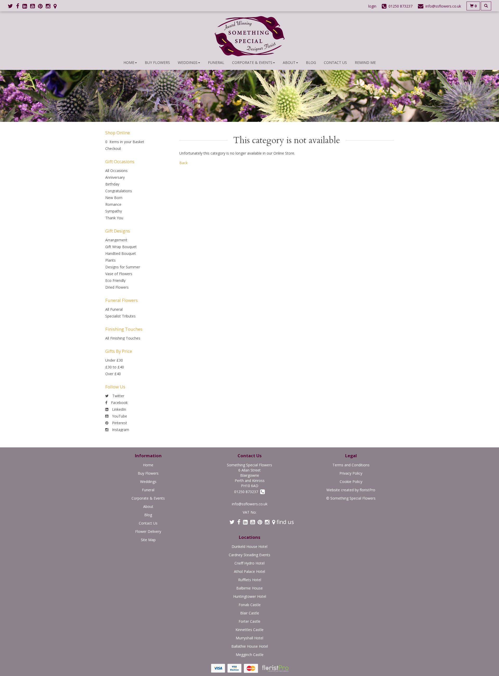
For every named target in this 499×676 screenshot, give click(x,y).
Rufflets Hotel (249, 579)
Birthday (112, 184)
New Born (113, 197)
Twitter (117, 395)
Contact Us (335, 62)
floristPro (367, 489)
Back (183, 162)
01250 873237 (247, 491)
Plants (110, 260)
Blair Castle (249, 613)
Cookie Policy (351, 481)
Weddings (188, 62)
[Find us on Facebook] (19, 6)
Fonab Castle (250, 604)
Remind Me (365, 62)
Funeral (216, 62)
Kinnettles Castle (249, 629)
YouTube (119, 416)
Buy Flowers (157, 62)
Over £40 (113, 373)
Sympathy (113, 211)
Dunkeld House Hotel (249, 546)
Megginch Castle (250, 654)
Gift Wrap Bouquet (121, 246)
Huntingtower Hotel (249, 596)
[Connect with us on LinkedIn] (26, 6)
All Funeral (114, 309)
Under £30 (114, 360)
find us (284, 522)
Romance (113, 204)
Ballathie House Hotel (249, 646)
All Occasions (116, 170)
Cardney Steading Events (249, 554)
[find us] (57, 6)
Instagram (120, 429)
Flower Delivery (148, 531)
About (289, 62)
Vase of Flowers (118, 273)
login (372, 6)
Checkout (113, 148)
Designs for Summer (122, 266)
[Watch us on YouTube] (34, 6)
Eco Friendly (115, 280)
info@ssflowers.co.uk (249, 503)
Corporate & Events (252, 62)
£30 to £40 (114, 366)
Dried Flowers (117, 287)
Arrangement (116, 239)
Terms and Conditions (351, 464)
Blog (311, 62)
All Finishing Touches (122, 338)
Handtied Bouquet (120, 253)
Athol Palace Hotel (249, 571)
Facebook (119, 402)
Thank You (114, 217)
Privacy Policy (350, 473)
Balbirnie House (249, 588)
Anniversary (115, 177)
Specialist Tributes (120, 316)
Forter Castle (249, 621)
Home (128, 62)
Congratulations (118, 190)
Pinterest (119, 422)
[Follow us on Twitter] (12, 6)
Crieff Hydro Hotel (249, 563)
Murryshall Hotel (249, 637)
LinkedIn (118, 409)
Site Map (148, 539)
